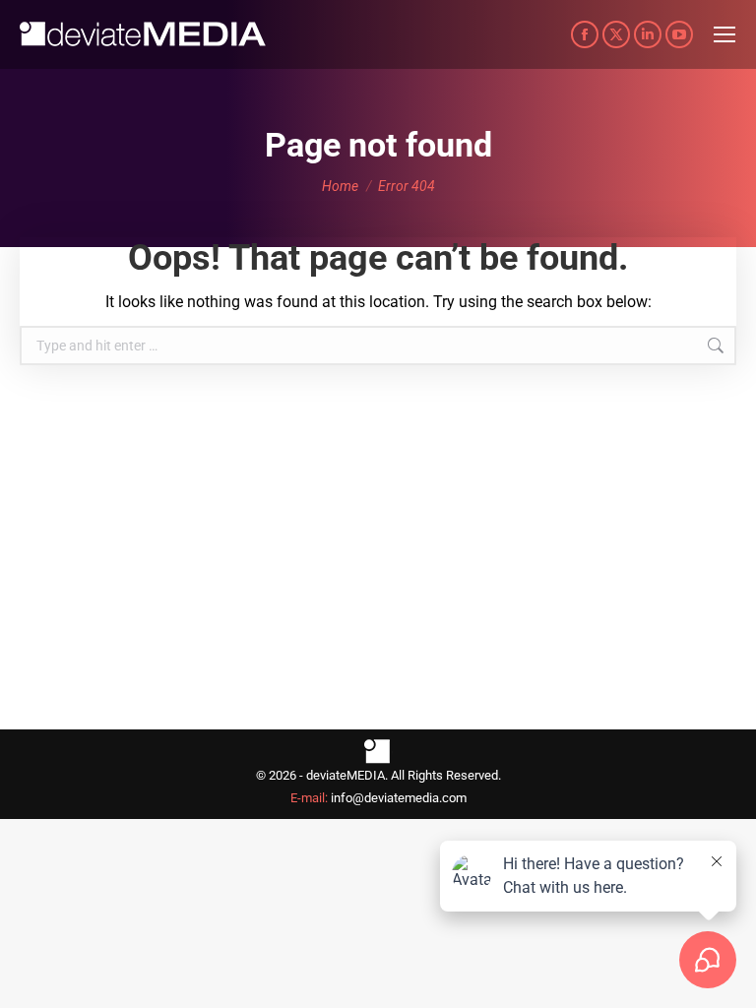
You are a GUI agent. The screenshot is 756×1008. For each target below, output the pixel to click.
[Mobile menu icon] (724, 34)
